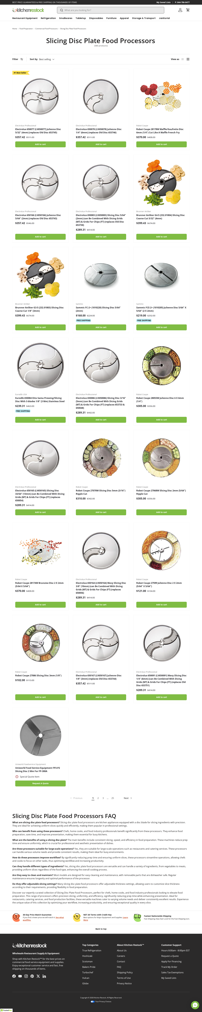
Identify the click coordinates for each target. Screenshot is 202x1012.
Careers (121, 955)
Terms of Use (124, 977)
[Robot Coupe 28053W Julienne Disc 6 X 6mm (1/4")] (161, 365)
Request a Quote (170, 955)
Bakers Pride (88, 966)
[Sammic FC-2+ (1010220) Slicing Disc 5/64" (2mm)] (101, 275)
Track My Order (169, 966)
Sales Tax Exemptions (172, 972)
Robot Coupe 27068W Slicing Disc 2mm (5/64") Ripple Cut (161, 492)
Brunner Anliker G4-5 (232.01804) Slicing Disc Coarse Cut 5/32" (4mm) (160, 217)
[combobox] (110, 10)
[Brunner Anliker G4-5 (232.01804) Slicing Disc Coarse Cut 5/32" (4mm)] (161, 182)
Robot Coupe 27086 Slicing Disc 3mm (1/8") (38, 675)
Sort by (34, 59)
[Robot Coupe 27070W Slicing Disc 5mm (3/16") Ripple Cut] (101, 458)
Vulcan (85, 977)
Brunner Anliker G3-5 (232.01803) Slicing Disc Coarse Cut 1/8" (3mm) (39, 309)
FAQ (119, 966)
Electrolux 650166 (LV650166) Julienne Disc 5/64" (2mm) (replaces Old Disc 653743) (38, 217)
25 (112, 798)
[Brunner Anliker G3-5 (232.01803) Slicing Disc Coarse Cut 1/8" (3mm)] (40, 275)
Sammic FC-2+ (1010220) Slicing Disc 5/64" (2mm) (98, 309)
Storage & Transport (144, 18)
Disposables (96, 18)
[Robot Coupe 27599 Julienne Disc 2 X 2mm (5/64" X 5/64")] (161, 550)
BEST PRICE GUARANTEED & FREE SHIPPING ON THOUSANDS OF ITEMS (44, 2)
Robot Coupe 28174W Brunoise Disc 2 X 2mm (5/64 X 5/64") (39, 584)
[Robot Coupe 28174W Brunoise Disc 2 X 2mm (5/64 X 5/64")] (40, 550)
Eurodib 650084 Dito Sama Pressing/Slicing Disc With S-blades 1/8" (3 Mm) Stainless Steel (40, 400)
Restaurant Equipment (25, 18)
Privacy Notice (124, 983)
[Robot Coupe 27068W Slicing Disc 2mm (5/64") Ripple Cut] (161, 458)
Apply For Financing (171, 961)
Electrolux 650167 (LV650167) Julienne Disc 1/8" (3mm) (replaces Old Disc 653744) (98, 677)
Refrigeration (48, 18)
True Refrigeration (91, 950)
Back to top (101, 929)
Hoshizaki (87, 955)
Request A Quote (40, 783)
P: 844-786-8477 (182, 2)
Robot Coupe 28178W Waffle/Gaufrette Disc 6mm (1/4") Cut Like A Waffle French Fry (159, 131)
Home (14, 28)
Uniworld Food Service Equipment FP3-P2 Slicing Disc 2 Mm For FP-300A (37, 769)
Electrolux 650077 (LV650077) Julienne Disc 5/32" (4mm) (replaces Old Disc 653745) (38, 131)
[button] (188, 10)
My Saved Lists (164, 2)
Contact (121, 961)
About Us (122, 950)
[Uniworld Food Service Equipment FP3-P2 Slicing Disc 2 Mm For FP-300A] (40, 735)
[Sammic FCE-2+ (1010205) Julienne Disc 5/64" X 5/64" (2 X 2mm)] (161, 275)
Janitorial (164, 18)
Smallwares (65, 18)
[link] (76, 798)
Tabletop (81, 18)
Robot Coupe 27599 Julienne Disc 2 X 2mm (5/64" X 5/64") (159, 584)
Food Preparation (26, 28)
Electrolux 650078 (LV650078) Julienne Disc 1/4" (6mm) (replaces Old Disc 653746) (98, 131)
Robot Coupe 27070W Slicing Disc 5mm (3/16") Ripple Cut (100, 492)
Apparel (124, 18)
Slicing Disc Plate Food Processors (73, 28)
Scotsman (87, 961)
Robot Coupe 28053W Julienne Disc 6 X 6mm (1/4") (160, 400)
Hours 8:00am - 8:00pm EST (175, 950)
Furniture (111, 18)
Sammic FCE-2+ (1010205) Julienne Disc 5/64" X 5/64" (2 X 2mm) (161, 309)
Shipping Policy (125, 972)
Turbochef (87, 972)
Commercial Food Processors (46, 28)
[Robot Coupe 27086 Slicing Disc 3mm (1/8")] (40, 643)
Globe (85, 983)
